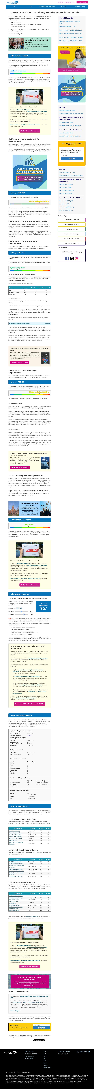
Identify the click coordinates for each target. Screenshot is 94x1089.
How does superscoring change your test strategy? (30, 323)
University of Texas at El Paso (16, 871)
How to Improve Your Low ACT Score (70, 198)
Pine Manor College (14, 905)
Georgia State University (15, 836)
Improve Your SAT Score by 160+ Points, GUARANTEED (29, 704)
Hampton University (14, 831)
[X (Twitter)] (78, 1052)
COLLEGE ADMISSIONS (72, 229)
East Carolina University (15, 838)
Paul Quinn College (14, 910)
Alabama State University (15, 869)
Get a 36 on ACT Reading (66, 190)
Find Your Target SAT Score (67, 110)
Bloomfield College (14, 899)
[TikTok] (86, 1052)
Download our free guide (16, 352)
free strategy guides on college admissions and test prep (29, 996)
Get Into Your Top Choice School (29, 131)
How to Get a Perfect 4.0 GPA (67, 26)
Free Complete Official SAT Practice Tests (71, 113)
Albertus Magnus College (15, 898)
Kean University (13, 840)
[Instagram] (76, 259)
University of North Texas (15, 833)
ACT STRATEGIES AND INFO (72, 224)
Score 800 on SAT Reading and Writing (70, 125)
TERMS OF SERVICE (64, 1051)
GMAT (45, 1063)
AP (44, 1058)
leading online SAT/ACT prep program (38, 658)
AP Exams (63, 6)
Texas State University (15, 835)
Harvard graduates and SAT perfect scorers (31, 685)
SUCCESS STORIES (31, 1054)
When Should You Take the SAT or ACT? (70, 41)
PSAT (45, 1056)
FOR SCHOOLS (29, 1058)
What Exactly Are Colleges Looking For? (70, 33)
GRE (45, 1060)
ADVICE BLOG (29, 1056)
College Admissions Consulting (47, 6)
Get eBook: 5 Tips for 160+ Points (19, 362)
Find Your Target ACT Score (67, 172)
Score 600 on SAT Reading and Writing (70, 136)
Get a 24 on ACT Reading (66, 207)
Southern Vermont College (16, 863)
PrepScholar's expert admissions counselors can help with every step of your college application (30, 508)
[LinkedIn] (89, 1052)
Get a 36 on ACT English (66, 184)
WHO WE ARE (29, 1051)
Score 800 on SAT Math (66, 122)
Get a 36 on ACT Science (66, 193)
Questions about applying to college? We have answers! (29, 978)
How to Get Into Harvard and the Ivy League (69, 22)
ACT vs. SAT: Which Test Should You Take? (71, 37)
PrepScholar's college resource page (29, 982)
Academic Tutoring (80, 6)
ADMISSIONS (47, 1067)
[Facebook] (67, 259)
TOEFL (46, 1065)
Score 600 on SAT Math (66, 133)
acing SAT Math (17, 1002)
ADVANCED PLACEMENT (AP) (71, 234)
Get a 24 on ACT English (66, 201)
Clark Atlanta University (15, 862)
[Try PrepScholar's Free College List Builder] (30, 170)
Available (29, 735)
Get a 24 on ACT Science (66, 210)
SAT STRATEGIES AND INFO (72, 220)
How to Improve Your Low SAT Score (70, 130)
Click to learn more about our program (26, 698)
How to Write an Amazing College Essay (70, 30)
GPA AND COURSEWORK (71, 243)
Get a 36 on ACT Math (65, 187)
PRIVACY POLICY (63, 1054)
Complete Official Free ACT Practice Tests (71, 175)
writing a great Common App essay (32, 1002)
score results (31, 691)
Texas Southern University (16, 896)
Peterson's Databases (32, 916)
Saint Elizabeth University (15, 876)
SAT (14, 6)
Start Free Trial (82, 2)
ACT (31, 6)
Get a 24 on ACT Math (65, 204)
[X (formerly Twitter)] (72, 259)
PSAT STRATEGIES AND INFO (71, 238)
